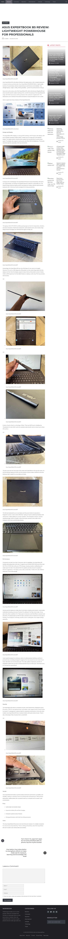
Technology (47, 1)
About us (28, 935)
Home (2, 1)
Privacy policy (39, 935)
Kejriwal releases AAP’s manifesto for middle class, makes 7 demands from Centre (56, 97)
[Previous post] (3, 841)
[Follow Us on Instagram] (54, 912)
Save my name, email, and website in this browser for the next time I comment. (22, 896)
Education (24, 1)
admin (7, 38)
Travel (54, 1)
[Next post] (45, 853)
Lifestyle (40, 1)
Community (16, 1)
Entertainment (32, 1)
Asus (4, 794)
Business (9, 1)
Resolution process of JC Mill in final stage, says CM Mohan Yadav (60, 181)
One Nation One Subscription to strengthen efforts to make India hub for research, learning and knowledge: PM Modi (16, 853)
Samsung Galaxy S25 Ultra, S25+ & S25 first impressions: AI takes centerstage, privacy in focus (56, 57)
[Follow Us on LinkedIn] (56, 912)
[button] (66, 2)
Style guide (45, 935)
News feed (22, 935)
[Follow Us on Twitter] (51, 912)
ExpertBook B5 (8, 135)
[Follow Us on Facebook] (48, 912)
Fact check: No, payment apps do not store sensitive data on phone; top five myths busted (31, 840)
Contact (33, 935)
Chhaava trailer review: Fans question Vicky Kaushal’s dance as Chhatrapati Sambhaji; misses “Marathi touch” (55, 76)
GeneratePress (41, 932)
